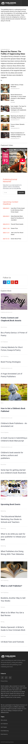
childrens (13, 102)
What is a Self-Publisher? (11, 586)
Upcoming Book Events (10, 504)
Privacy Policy (4, 681)
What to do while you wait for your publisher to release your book (13, 537)
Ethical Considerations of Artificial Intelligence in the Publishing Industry (18, 134)
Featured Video (7, 145)
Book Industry (4, 734)
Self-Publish (4, 727)
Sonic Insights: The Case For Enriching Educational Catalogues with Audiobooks (18, 108)
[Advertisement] (14, 36)
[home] (8, 3)
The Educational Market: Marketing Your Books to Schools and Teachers (11, 519)
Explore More (6, 291)
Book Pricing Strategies (11, 362)
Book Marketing (5, 730)
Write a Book (4, 720)
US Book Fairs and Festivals (12, 642)
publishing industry (5, 49)
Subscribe (21, 192)
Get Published (4, 723)
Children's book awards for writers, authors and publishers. (12, 455)
